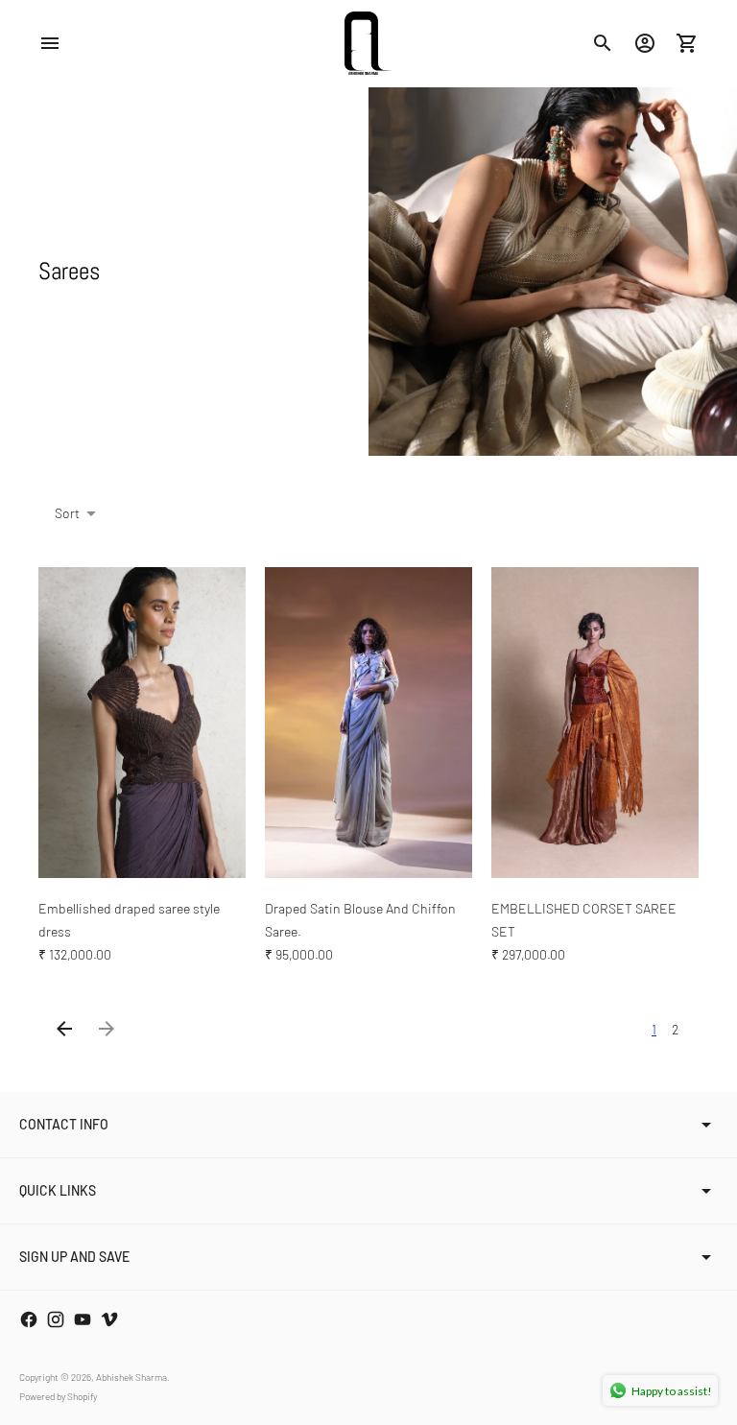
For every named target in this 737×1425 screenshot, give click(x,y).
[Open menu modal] (50, 43)
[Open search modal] (603, 43)
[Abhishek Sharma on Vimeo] (109, 1319)
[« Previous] (64, 1029)
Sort (67, 513)
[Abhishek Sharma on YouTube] (82, 1319)
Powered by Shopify (58, 1396)
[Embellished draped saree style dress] (142, 722)
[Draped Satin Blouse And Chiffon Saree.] (368, 722)
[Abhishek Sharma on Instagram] (55, 1319)
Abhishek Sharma (131, 1377)
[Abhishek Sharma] (368, 43)
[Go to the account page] (645, 43)
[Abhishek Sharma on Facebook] (28, 1319)
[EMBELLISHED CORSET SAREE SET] (595, 722)
